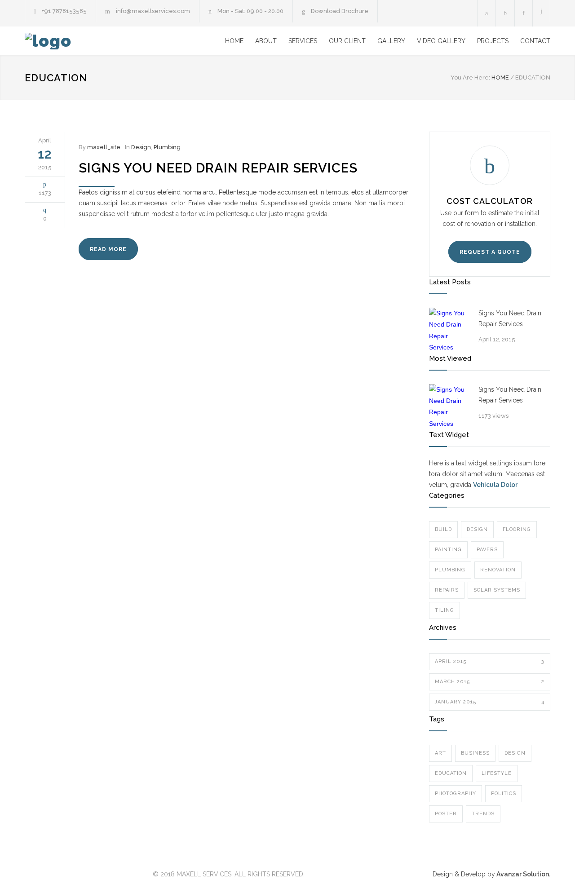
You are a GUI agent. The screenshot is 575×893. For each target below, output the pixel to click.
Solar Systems (496, 590)
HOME (234, 40)
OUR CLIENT (347, 40)
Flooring (517, 529)
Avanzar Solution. (522, 874)
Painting (448, 550)
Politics (503, 793)
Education (451, 773)
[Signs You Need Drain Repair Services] (449, 330)
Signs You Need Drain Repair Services (218, 168)
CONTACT (535, 40)
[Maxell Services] (108, 41)
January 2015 (489, 702)
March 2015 (489, 682)
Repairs (447, 590)
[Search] (541, 11)
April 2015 (489, 661)
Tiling (444, 610)
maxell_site (103, 147)
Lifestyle (497, 773)
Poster (446, 814)
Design (141, 147)
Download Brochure (339, 11)
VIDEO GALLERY (441, 40)
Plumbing (167, 147)
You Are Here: (470, 77)
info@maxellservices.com (153, 11)
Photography (455, 793)
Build (443, 529)
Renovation (498, 570)
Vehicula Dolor (495, 484)
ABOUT (266, 40)
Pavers (487, 550)
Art (440, 753)
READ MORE (108, 249)
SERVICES (302, 40)
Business (475, 753)
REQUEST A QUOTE (490, 252)
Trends (483, 814)
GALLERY (391, 40)
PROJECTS (493, 40)
